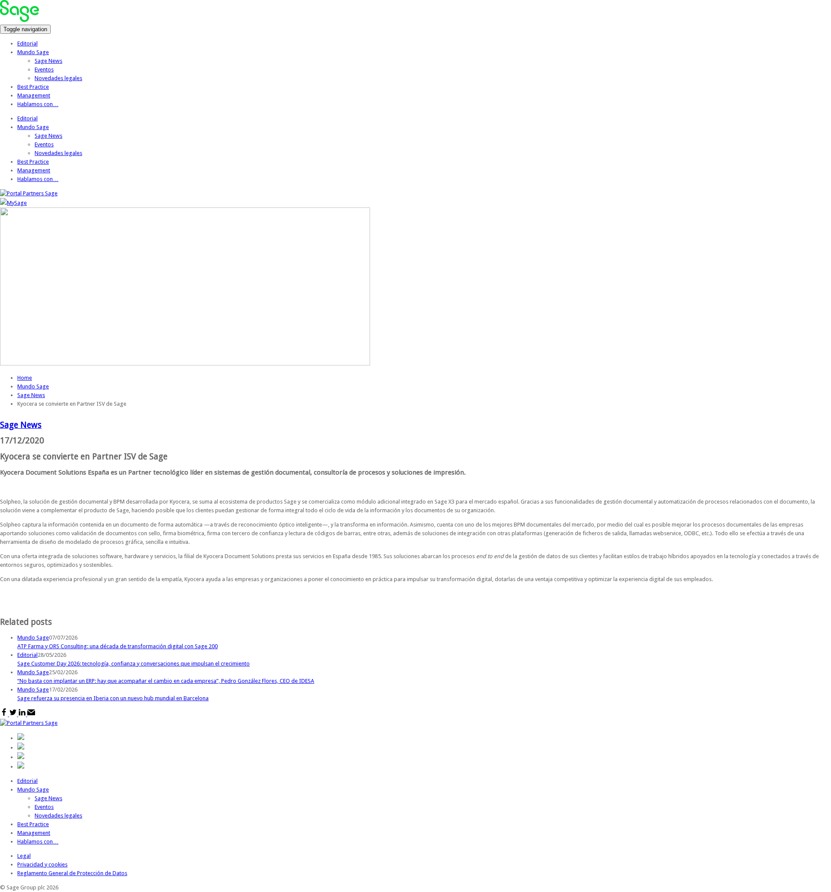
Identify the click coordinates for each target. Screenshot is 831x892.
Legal (24, 856)
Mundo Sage (33, 52)
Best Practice (33, 87)
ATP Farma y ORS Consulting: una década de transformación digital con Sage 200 (117, 646)
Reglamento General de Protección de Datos (72, 873)
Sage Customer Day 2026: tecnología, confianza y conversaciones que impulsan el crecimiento (133, 663)
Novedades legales (58, 78)
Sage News (48, 61)
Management (33, 95)
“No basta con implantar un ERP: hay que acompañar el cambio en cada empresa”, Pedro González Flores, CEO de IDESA (165, 681)
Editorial (27, 43)
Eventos (44, 69)
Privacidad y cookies (42, 864)
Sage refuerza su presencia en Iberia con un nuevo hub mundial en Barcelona (113, 698)
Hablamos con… (37, 104)
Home (24, 378)
